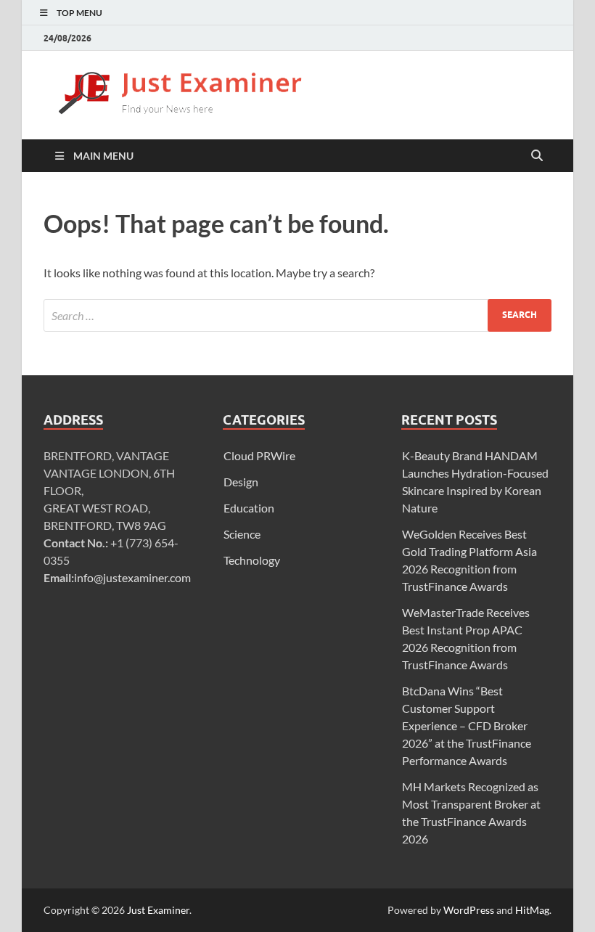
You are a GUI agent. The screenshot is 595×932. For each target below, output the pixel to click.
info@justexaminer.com (132, 577)
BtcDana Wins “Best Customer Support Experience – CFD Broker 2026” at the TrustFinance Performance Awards (466, 725)
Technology (251, 560)
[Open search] (537, 156)
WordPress (468, 910)
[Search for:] (297, 315)
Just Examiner (158, 910)
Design (240, 482)
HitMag (532, 910)
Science (241, 534)
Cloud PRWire (259, 455)
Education (248, 508)
